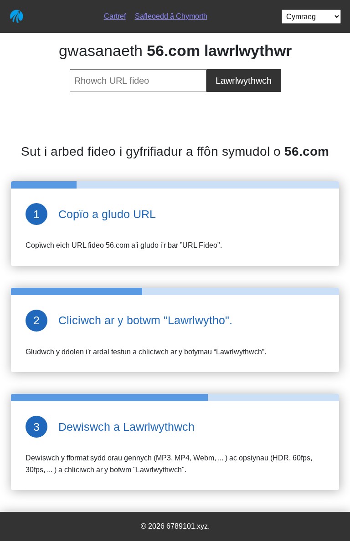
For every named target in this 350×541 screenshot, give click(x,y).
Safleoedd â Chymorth (171, 16)
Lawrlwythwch (244, 81)
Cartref (115, 16)
